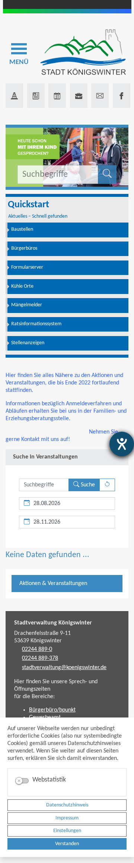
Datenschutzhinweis (67, 805)
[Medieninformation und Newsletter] (36, 95)
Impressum (67, 818)
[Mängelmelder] (14, 95)
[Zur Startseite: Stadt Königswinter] (83, 52)
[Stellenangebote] (78, 95)
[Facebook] (121, 95)
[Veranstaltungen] (57, 95)
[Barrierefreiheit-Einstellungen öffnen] (121, 444)
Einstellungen (67, 831)
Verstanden (67, 844)
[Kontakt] (100, 95)
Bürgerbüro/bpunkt (52, 710)
